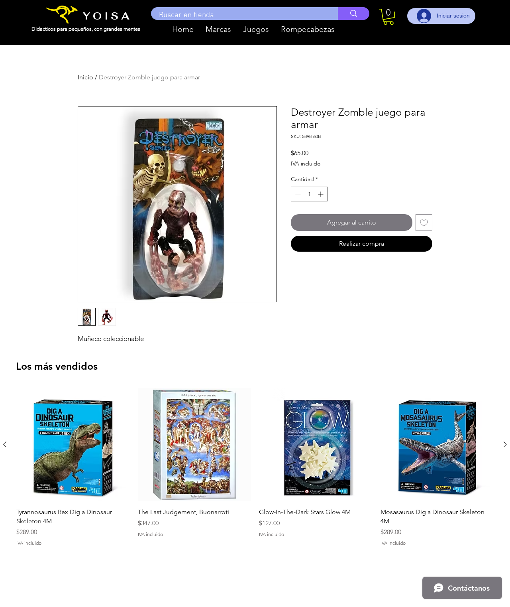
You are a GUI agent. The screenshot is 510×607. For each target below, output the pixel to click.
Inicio (85, 77)
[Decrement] (297, 194)
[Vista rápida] (73, 445)
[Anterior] (5, 444)
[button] (218, 29)
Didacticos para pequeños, (62, 29)
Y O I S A (106, 16)
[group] (255, 472)
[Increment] (321, 194)
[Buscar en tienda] (353, 13)
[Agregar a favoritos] (424, 222)
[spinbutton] (309, 194)
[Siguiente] (505, 444)
